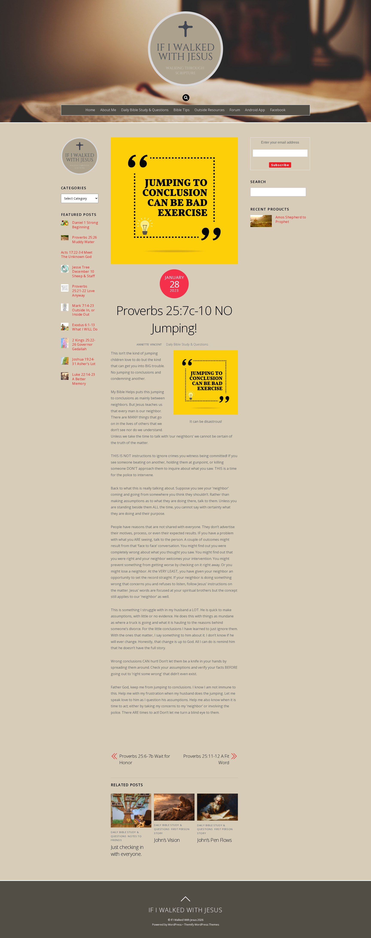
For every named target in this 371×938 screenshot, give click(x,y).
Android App (255, 110)
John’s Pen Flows (214, 839)
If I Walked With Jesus (184, 920)
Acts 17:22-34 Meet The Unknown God (77, 254)
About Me (108, 110)
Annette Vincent (149, 344)
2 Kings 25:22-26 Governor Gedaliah (83, 344)
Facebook (278, 110)
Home (90, 110)
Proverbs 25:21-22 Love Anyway (83, 290)
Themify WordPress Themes (201, 924)
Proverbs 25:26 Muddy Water (84, 239)
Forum (235, 110)
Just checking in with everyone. (127, 850)
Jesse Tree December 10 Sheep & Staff (83, 271)
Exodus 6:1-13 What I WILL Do (84, 327)
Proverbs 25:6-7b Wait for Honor (144, 759)
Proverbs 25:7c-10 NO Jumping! (174, 319)
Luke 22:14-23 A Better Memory (83, 379)
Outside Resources (210, 110)
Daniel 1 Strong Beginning (85, 224)
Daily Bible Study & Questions (145, 110)
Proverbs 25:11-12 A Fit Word (206, 759)
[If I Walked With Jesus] (185, 83)
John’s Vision (167, 839)
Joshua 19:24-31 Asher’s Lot (83, 361)
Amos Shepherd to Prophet (290, 219)
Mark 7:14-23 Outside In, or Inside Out (83, 310)
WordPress (175, 924)
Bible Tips (181, 110)
